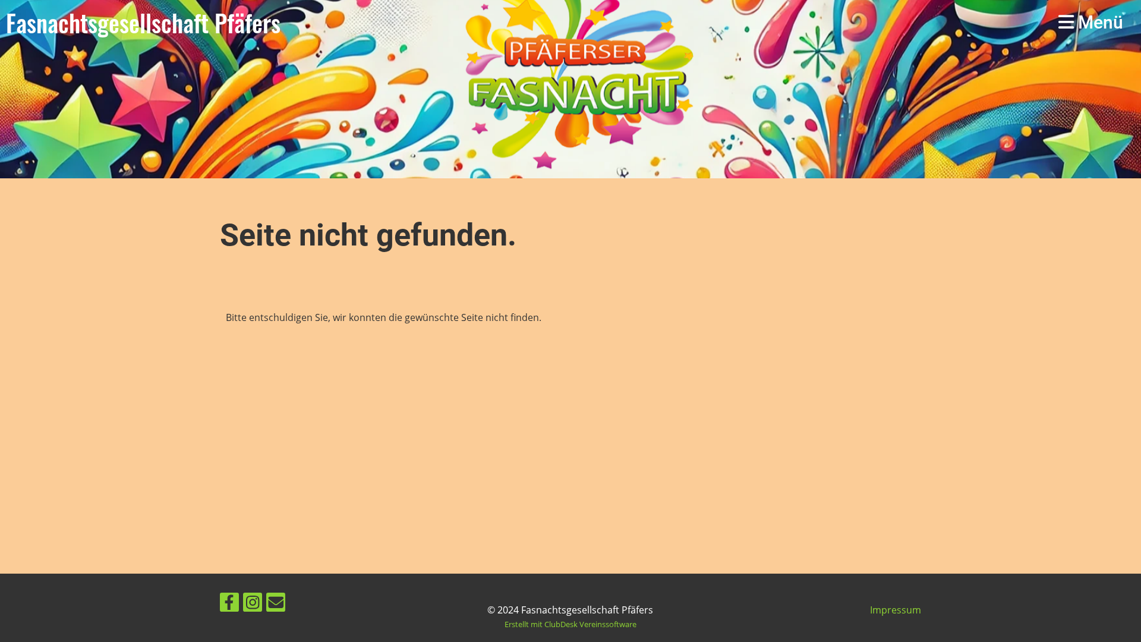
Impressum (895, 609)
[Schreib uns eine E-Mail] (275, 604)
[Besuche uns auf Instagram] (252, 604)
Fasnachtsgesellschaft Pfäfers (143, 22)
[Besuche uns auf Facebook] (229, 604)
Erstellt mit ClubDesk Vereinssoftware (570, 624)
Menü (1098, 22)
